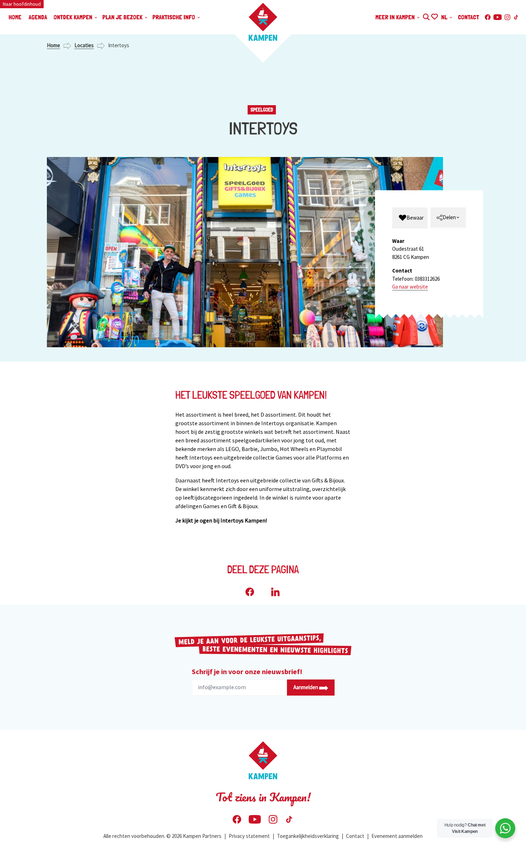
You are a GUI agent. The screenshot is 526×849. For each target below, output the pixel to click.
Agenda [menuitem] (38, 17)
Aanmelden (306, 687)
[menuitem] (410, 218)
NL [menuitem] (445, 17)
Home (53, 45)
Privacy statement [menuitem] (249, 836)
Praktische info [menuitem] (174, 17)
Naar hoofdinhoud (22, 4)
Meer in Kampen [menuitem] (395, 17)
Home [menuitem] (15, 17)
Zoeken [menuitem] (426, 16)
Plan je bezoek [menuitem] (123, 17)
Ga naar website (410, 286)
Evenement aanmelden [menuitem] (397, 836)
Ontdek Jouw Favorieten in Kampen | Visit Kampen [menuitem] (434, 16)
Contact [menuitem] (468, 17)
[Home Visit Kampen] (263, 22)
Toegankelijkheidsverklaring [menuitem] (308, 836)
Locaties (84, 45)
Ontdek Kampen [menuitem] (74, 17)
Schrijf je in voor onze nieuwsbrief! (247, 671)
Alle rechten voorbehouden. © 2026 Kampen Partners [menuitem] (162, 836)
